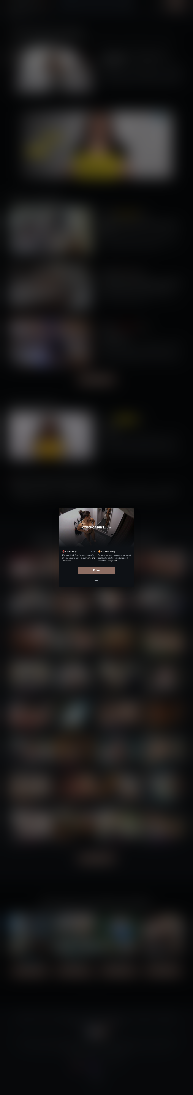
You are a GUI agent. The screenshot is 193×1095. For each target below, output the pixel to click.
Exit (96, 580)
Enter (96, 570)
